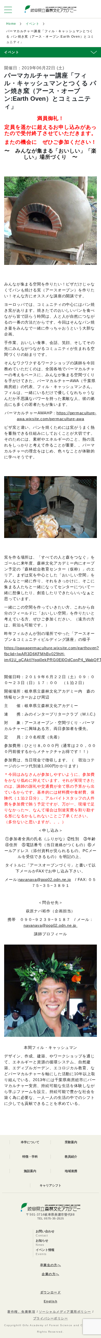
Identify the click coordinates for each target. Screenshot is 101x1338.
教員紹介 (71, 1156)
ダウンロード (50, 1292)
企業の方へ (50, 1274)
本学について (30, 1142)
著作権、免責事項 (21, 1312)
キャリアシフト (50, 1185)
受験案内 (71, 1142)
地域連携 (71, 1171)
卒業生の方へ (50, 1265)
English (50, 1301)
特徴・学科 (30, 1156)
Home (11, 24)
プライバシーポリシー (50, 1318)
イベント (33, 24)
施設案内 (30, 1171)
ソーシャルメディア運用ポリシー (65, 1312)
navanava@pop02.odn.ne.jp (44, 879)
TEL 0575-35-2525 (50, 1218)
